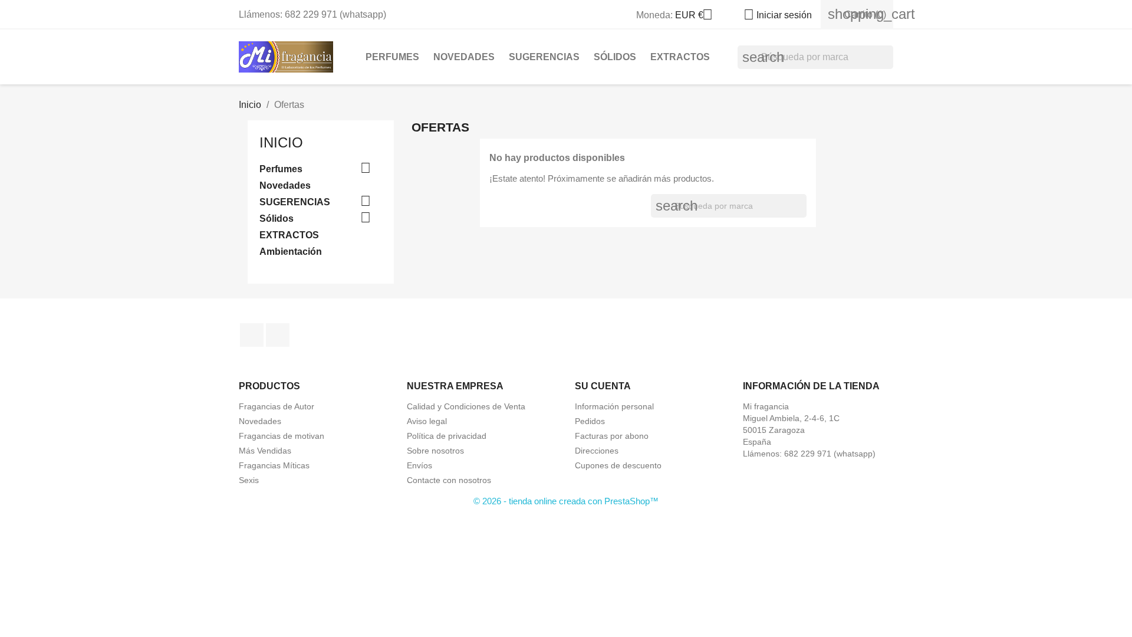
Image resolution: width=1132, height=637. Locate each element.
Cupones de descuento (618, 465)
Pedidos (590, 421)
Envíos (419, 465)
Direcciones (596, 450)
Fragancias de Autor (276, 406)
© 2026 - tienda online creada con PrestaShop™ (566, 501)
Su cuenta (603, 386)
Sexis (249, 480)
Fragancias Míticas (274, 465)
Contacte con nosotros (449, 480)
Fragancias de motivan (281, 436)
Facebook (252, 335)
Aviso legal (427, 421)
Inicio (281, 142)
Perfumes (392, 57)
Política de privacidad (446, 436)
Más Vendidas (265, 450)
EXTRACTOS (680, 57)
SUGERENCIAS (544, 57)
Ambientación (290, 252)
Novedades (464, 57)
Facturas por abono (612, 436)
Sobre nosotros (435, 450)
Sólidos (615, 57)
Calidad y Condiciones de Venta (466, 406)
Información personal (614, 406)
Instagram (277, 335)
